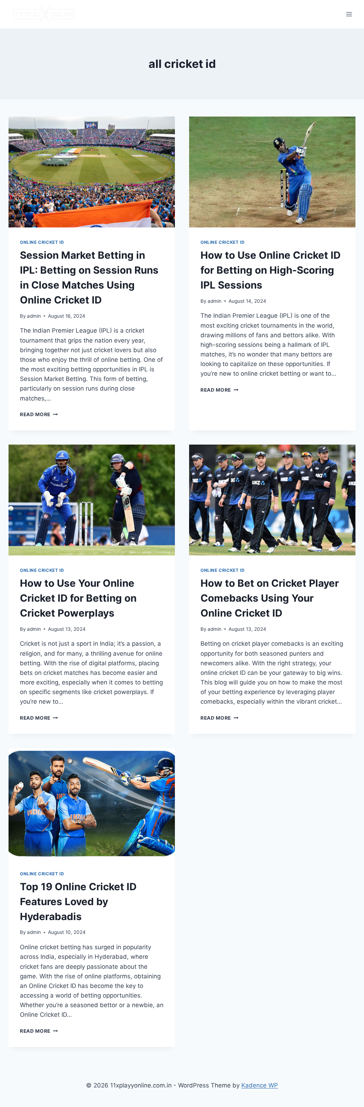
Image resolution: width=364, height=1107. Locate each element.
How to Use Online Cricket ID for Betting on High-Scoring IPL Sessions (270, 270)
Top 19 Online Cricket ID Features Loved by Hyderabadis (78, 902)
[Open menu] (348, 14)
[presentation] (92, 172)
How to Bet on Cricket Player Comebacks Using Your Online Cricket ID (269, 598)
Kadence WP (259, 1085)
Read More (39, 414)
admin (34, 316)
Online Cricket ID (42, 242)
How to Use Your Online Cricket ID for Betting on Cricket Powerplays (78, 598)
